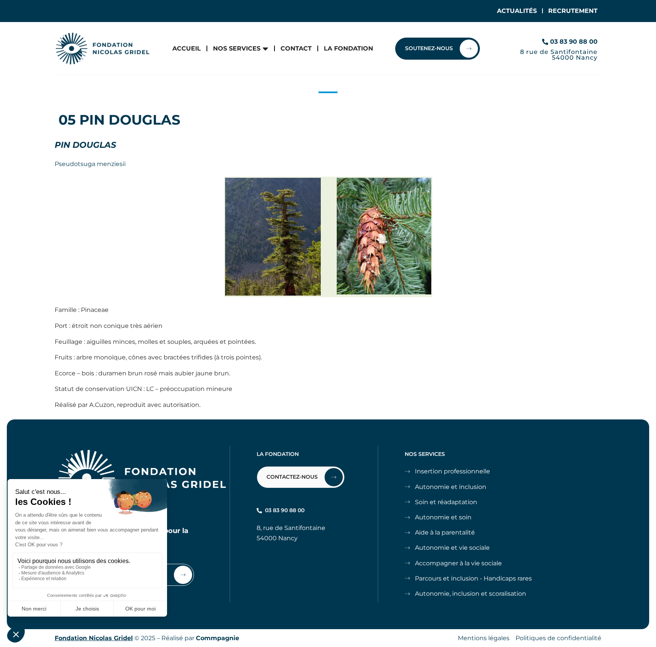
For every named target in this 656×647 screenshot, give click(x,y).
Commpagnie (217, 638)
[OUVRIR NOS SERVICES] (265, 49)
